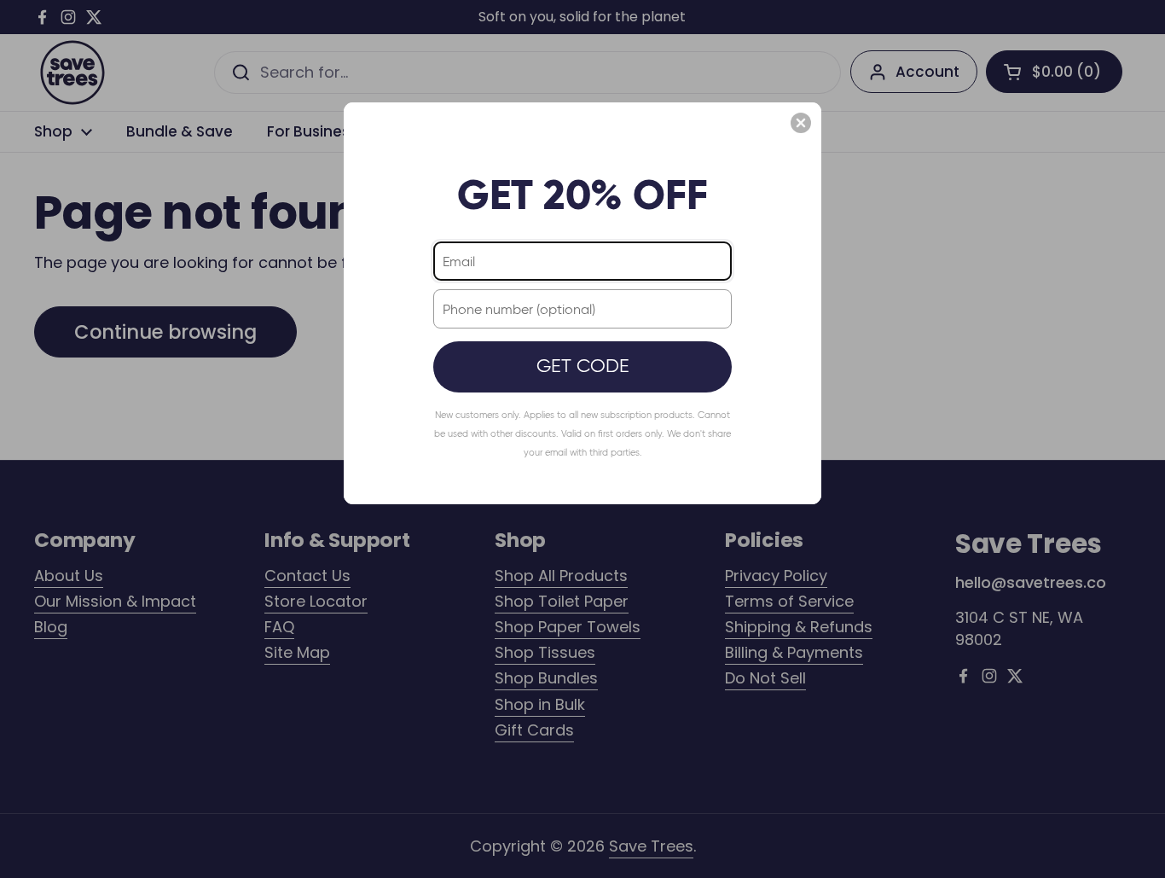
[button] (801, 123)
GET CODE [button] (582, 365)
